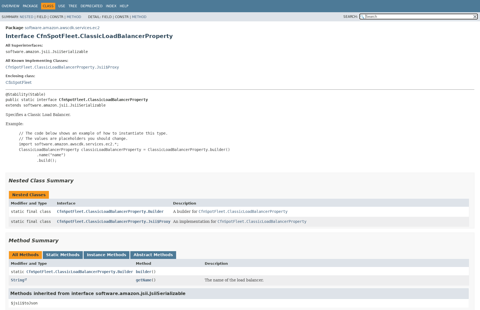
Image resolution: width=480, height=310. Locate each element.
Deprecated (91, 6)
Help (124, 6)
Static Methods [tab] (62, 255)
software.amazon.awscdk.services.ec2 (62, 28)
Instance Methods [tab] (106, 255)
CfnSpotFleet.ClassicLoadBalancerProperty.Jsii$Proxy (62, 67)
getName (143, 280)
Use (61, 6)
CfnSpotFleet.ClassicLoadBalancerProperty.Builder (110, 211)
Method (74, 17)
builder (143, 271)
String (17, 280)
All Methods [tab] (25, 255)
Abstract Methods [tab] (153, 255)
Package (30, 6)
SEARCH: (350, 17)
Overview (10, 6)
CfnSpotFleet (19, 82)
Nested (26, 17)
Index (111, 6)
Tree (73, 6)
